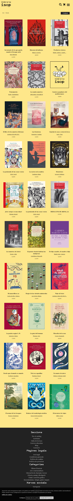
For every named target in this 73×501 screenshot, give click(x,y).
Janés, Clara (60, 134)
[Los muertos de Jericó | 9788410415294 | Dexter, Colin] (13, 234)
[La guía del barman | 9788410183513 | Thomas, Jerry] (37, 316)
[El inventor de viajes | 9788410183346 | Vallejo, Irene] (60, 395)
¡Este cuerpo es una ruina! (13, 212)
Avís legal (36, 455)
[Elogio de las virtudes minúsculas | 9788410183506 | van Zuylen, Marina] (37, 276)
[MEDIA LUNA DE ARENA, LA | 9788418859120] (60, 194)
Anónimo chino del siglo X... (59, 296)
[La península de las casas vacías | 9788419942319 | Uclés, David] (37, 194)
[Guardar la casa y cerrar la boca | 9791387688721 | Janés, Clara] (60, 114)
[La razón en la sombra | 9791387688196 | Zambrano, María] (37, 154)
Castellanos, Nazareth (36, 256)
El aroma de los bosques (13, 413)
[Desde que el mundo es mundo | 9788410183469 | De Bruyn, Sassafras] (13, 355)
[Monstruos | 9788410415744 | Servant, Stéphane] (60, 154)
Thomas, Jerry (36, 336)
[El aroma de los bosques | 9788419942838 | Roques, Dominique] (13, 395)
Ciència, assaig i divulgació (36, 475)
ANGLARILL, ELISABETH (36, 94)
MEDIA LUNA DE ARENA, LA (59, 212)
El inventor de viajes (59, 413)
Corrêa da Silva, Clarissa (13, 296)
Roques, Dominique (13, 415)
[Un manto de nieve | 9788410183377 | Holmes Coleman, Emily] (60, 355)
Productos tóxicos (59, 50)
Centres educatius (36, 443)
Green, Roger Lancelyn (36, 415)
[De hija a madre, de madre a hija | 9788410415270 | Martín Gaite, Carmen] (60, 234)
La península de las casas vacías (13, 172)
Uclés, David (13, 174)
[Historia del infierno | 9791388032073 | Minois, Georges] (37, 32)
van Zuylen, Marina (36, 296)
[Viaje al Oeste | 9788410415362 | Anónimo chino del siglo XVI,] (60, 276)
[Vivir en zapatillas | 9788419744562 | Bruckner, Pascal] (37, 355)
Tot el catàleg (36, 436)
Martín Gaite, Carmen (59, 254)
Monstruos (59, 172)
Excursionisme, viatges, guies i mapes (36, 480)
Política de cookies (36, 459)
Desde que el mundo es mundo (13, 373)
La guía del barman (36, 333)
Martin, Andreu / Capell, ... (59, 52)
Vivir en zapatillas (36, 373)
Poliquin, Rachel (13, 214)
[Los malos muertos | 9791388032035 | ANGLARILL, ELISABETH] (37, 74)
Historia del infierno (36, 50)
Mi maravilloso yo (13, 293)
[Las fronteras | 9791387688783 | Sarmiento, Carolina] (37, 114)
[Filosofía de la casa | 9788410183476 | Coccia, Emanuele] (60, 316)
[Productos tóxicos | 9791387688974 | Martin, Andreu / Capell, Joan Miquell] (60, 32)
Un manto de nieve (59, 373)
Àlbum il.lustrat (36, 468)
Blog (36, 445)
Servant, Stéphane (59, 174)
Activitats (36, 439)
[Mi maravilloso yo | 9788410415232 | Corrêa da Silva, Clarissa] (13, 276)
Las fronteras (36, 132)
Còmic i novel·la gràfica (36, 477)
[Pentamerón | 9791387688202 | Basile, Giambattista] (13, 74)
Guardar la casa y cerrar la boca (59, 132)
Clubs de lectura (36, 441)
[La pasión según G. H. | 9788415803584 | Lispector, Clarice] (13, 316)
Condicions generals (36, 457)
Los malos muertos (36, 92)
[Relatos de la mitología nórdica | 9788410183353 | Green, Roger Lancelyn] (37, 395)
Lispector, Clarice (13, 336)
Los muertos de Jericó (13, 251)
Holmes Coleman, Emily (59, 376)
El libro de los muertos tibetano (13, 132)
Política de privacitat (36, 461)
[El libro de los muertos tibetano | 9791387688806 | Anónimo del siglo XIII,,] (13, 114)
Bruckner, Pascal (36, 376)
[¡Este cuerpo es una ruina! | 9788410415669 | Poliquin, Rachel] (13, 194)
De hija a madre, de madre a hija (59, 251)
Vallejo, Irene (59, 415)
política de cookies (7, 494)
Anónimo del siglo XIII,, (13, 134)
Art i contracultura (36, 471)
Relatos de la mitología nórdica (36, 413)
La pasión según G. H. (13, 333)
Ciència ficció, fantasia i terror (36, 473)
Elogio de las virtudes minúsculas (36, 293)
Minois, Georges (36, 52)
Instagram (36, 487)
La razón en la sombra (36, 172)
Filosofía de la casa (59, 333)
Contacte (36, 448)
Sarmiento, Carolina (36, 134)
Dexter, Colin (13, 254)
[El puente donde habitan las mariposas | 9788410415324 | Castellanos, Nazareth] (37, 234)
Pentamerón (13, 92)
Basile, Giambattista (13, 94)
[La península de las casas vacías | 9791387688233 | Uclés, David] (13, 154)
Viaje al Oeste (59, 293)
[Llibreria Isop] (6, 4)
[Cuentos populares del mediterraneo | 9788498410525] (60, 74)
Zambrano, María (36, 174)
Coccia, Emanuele (59, 336)
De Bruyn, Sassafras (13, 376)
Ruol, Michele (13, 54)
